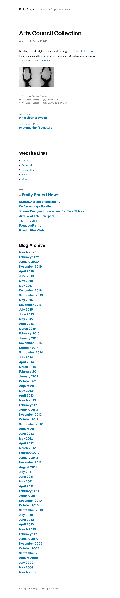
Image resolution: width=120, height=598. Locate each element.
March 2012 (27, 448)
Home (25, 174)
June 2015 (26, 314)
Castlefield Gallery (83, 51)
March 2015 (27, 328)
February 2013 (29, 405)
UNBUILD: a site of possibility (39, 201)
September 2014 (31, 352)
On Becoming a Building (36, 206)
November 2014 (30, 343)
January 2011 (28, 496)
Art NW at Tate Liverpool (36, 216)
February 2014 (29, 371)
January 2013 (28, 410)
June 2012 (26, 433)
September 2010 (31, 510)
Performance (52, 99)
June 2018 (26, 276)
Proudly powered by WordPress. (45, 588)
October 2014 (29, 347)
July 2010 (26, 515)
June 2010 (26, 519)
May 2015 (26, 319)
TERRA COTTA (29, 220)
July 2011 (25, 472)
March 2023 (27, 252)
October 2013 (29, 381)
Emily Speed (27, 9)
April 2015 (26, 324)
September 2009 (31, 553)
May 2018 (26, 281)
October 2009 (29, 548)
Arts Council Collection (38, 60)
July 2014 (26, 357)
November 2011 (30, 462)
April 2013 (26, 395)
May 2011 (25, 481)
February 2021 (29, 257)
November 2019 (30, 266)
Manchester (27, 99)
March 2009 (27, 572)
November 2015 (30, 305)
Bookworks (28, 165)
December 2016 (30, 290)
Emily (24, 41)
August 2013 (28, 386)
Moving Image (39, 99)
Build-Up (46, 103)
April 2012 (26, 443)
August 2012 (28, 429)
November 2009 (30, 543)
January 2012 (28, 457)
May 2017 (26, 285)
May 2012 (26, 438)
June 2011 (26, 476)
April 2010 (26, 524)
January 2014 (28, 376)
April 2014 (26, 362)
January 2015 (28, 338)
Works (25, 179)
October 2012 (29, 419)
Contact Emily (29, 170)
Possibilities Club (31, 230)
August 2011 (28, 467)
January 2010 (28, 538)
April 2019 (26, 271)
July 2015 (26, 309)
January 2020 (29, 261)
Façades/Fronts (30, 225)
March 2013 (27, 400)
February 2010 (29, 534)
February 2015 (29, 333)
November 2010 (30, 500)
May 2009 (26, 567)
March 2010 (27, 529)
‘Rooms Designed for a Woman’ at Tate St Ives (51, 211)
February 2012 (29, 453)
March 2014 (27, 367)
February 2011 (29, 491)
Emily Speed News (40, 194)
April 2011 (26, 486)
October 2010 (29, 505)
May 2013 (26, 390)
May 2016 (26, 300)
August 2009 (28, 558)
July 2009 (26, 562)
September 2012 (31, 424)
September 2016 (31, 295)
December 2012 (30, 414)
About (25, 160)
